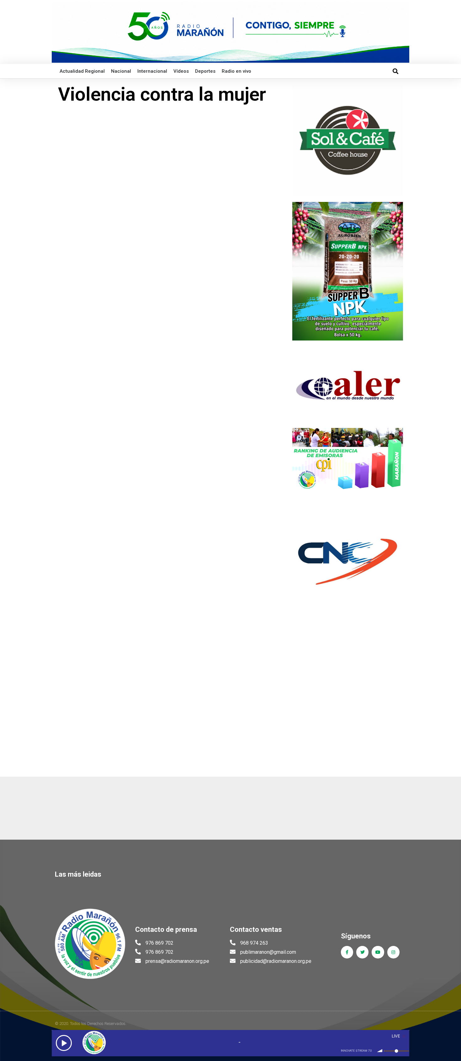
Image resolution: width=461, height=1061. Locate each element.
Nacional (121, 71)
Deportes (205, 71)
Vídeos (181, 71)
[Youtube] (378, 952)
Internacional (152, 71)
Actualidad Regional (82, 71)
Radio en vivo (236, 71)
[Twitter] (362, 952)
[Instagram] (393, 952)
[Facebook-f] (347, 952)
